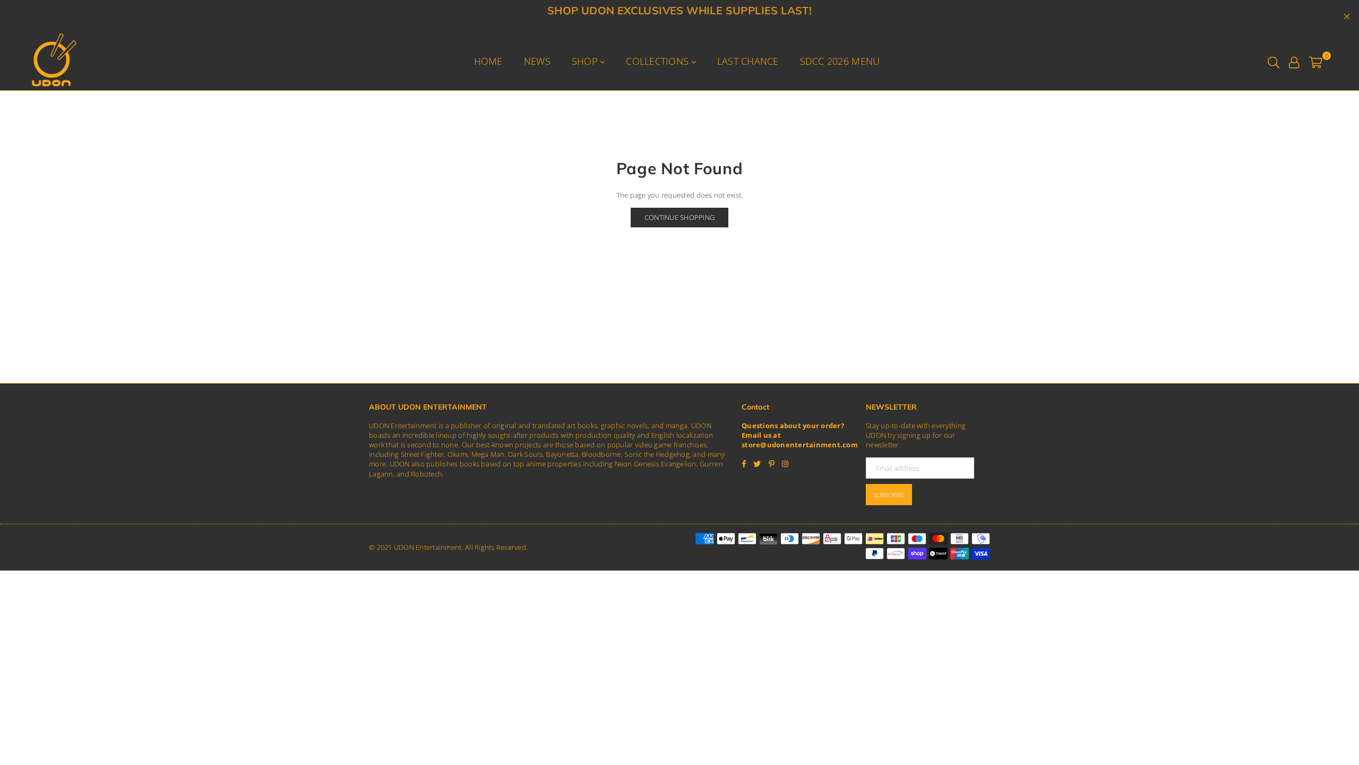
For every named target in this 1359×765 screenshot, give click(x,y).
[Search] (1273, 61)
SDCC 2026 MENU (840, 61)
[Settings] (1294, 61)
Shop (586, 61)
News (537, 61)
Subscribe (889, 495)
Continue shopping (679, 217)
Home (488, 61)
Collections (658, 61)
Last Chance (748, 61)
